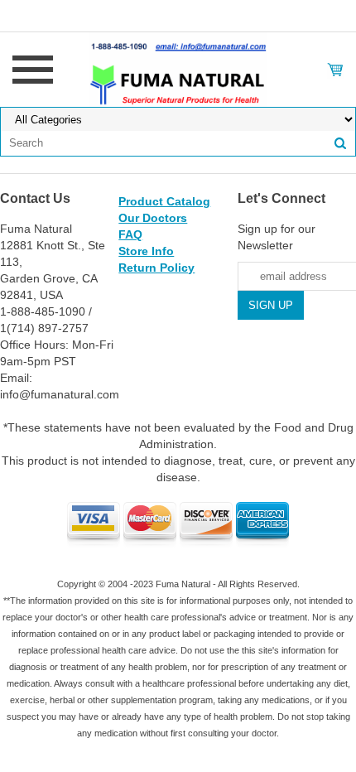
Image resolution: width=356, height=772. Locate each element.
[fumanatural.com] (178, 68)
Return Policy (156, 267)
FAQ (130, 234)
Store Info (146, 251)
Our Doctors (152, 217)
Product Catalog (164, 201)
